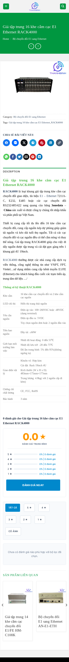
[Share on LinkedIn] (39, 157)
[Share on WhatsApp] (6, 157)
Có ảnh (13, 531)
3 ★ (10, 519)
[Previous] (3, 612)
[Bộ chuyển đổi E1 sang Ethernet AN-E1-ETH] (51, 596)
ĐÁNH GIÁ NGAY (33, 485)
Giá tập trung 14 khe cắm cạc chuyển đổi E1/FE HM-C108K (16, 626)
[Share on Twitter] (20, 157)
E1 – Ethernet (47, 196)
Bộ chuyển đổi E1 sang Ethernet (29, 39)
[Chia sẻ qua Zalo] (15, 142)
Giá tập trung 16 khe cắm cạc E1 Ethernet (29, 122)
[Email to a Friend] (26, 157)
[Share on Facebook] (13, 157)
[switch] (34, 6)
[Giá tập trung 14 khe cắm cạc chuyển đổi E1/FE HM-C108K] (18, 596)
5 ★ (29, 507)
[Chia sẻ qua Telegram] (32, 142)
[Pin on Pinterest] (33, 157)
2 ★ (25, 519)
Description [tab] (11, 171)
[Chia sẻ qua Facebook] (6, 142)
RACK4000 (57, 122)
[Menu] (6, 6)
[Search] (63, 6)
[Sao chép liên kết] (59, 142)
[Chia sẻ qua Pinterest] (41, 142)
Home (6, 39)
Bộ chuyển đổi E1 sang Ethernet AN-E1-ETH (50, 621)
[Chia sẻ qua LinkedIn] (50, 142)
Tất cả (12, 507)
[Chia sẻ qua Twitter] (24, 142)
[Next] (66, 612)
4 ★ (44, 507)
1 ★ (40, 519)
